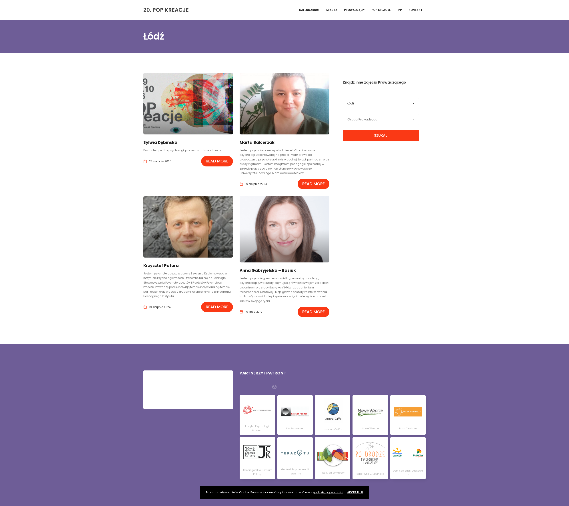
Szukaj (381, 135)
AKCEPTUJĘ (355, 492)
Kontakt (415, 10)
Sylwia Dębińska (160, 142)
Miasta (331, 10)
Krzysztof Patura (161, 265)
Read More (217, 161)
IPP (399, 10)
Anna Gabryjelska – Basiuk (268, 270)
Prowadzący (354, 10)
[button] (381, 103)
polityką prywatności (328, 492)
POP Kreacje (381, 10)
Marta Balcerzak (257, 142)
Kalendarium (309, 10)
